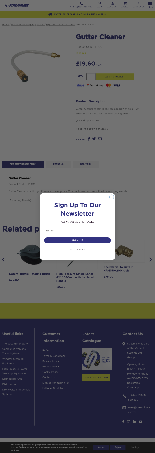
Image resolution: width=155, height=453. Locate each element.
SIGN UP (77, 240)
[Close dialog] (111, 197)
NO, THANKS (77, 249)
